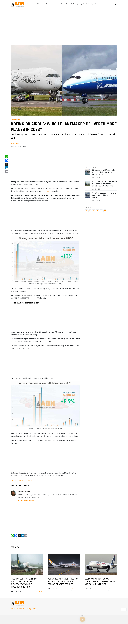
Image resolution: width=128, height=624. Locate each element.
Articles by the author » (26, 501)
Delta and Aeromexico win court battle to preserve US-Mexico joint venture (100, 582)
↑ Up (123, 609)
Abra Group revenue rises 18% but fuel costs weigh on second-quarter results (63, 582)
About (13, 609)
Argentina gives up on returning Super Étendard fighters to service (104, 195)
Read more (39, 592)
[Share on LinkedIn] (97, 210)
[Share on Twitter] (89, 210)
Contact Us (20, 609)
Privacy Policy (31, 609)
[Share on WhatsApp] (101, 210)
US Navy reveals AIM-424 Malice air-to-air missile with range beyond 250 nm (103, 172)
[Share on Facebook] (86, 210)
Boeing (14, 481)
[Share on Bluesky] (104, 210)
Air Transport (16, 120)
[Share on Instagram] (93, 210)
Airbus (21, 481)
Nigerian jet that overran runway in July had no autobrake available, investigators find (104, 183)
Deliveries (29, 481)
